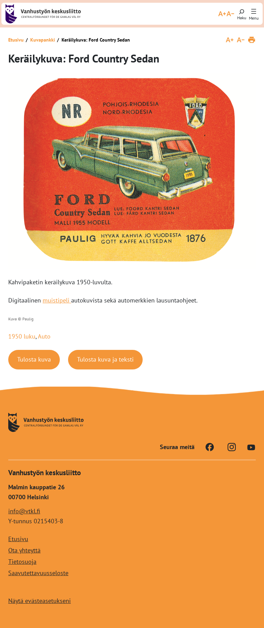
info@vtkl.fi (24, 511)
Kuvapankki (42, 40)
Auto (44, 336)
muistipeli (57, 300)
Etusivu (16, 40)
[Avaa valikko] (254, 11)
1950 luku (21, 336)
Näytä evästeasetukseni (39, 601)
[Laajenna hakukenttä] (241, 14)
